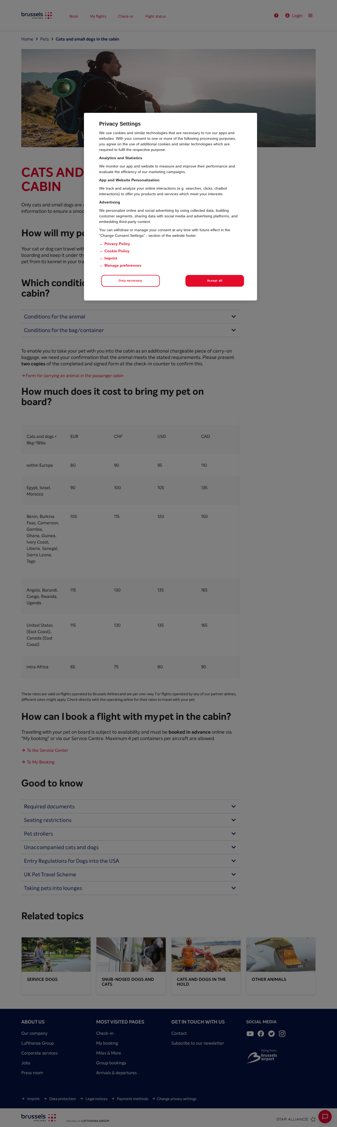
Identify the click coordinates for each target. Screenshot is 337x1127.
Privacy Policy (117, 244)
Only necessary (130, 280)
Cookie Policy (116, 251)
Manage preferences (122, 265)
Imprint (110, 258)
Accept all (214, 280)
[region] (170, 207)
